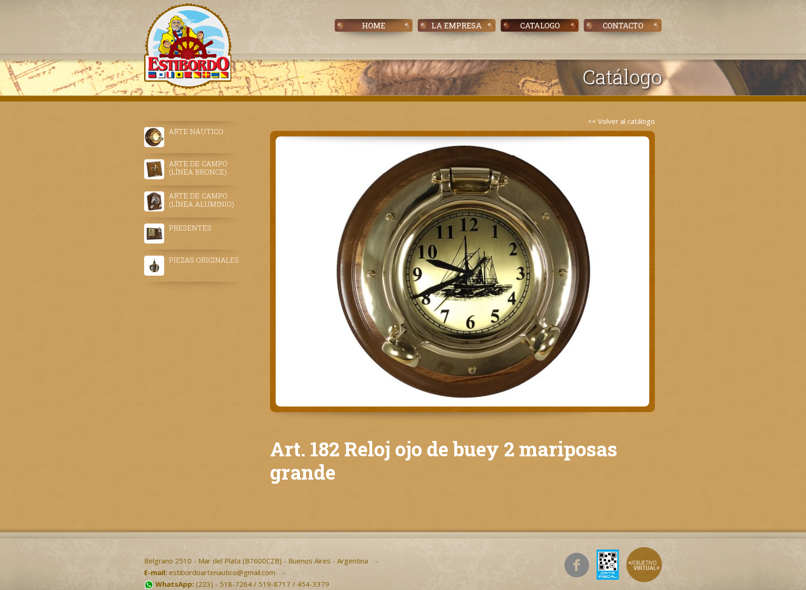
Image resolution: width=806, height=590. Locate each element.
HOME (373, 25)
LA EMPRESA (456, 25)
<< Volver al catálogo (621, 121)
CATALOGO (540, 25)
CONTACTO (623, 25)
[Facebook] (576, 565)
